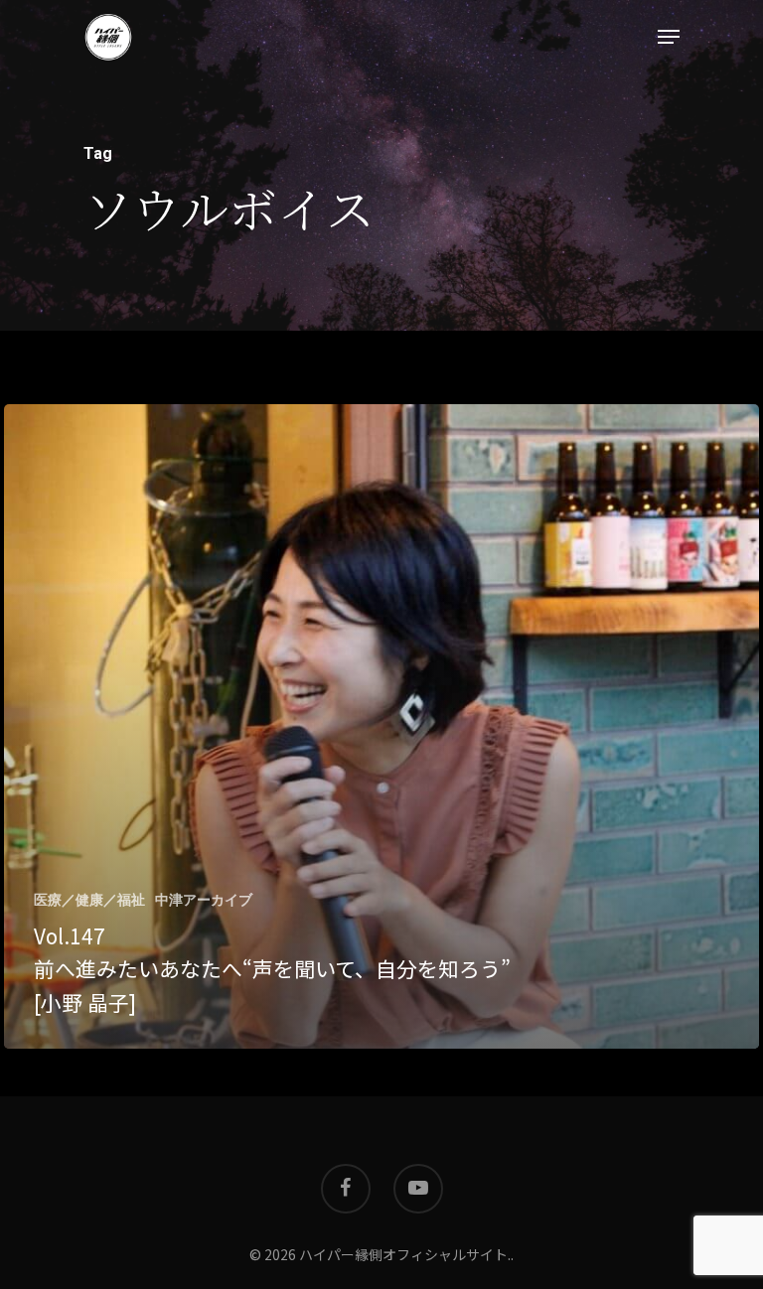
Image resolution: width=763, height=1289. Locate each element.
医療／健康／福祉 (89, 900)
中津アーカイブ (203, 900)
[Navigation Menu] (669, 37)
